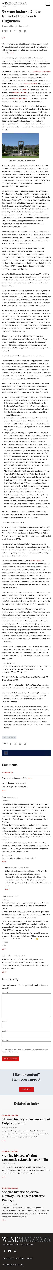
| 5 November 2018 (12, 797)
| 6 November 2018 (12, 896)
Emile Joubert (7, 956)
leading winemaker (19, 92)
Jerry (4, 797)
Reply (4, 790)
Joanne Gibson (10, 26)
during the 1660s (30, 83)
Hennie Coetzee (8, 783)
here (12, 53)
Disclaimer (20, 1258)
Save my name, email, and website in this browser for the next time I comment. (25, 1051)
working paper (35, 561)
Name (5, 1021)
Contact (29, 1258)
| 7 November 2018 (19, 956)
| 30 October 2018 (20, 783)
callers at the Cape (18, 98)
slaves (24, 89)
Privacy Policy (8, 1258)
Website (5, 1040)
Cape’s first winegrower (42, 71)
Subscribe (26, 1089)
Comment (6, 992)
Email (4, 1031)
